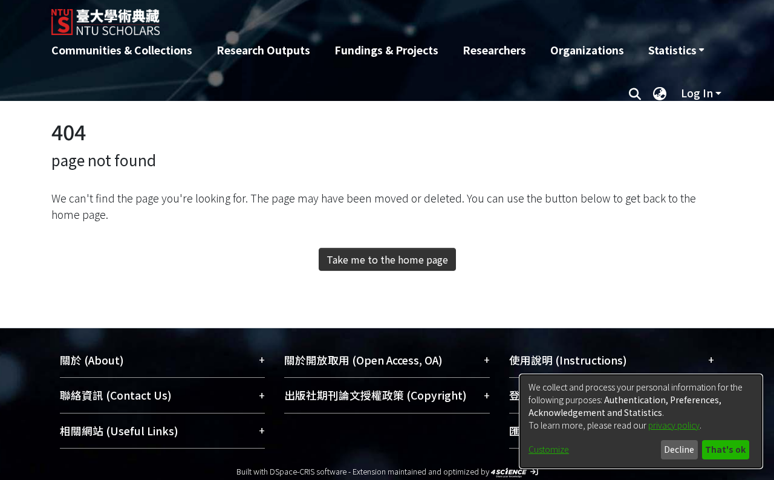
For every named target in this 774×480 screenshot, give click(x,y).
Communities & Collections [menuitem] (121, 49)
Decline (679, 449)
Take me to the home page (387, 259)
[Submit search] (634, 93)
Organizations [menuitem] (587, 49)
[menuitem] (676, 50)
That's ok (725, 449)
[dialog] (641, 421)
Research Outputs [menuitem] (263, 49)
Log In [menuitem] (697, 92)
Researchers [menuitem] (494, 49)
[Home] (322, 17)
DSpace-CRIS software (308, 471)
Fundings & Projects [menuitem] (386, 49)
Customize (548, 449)
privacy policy (674, 425)
